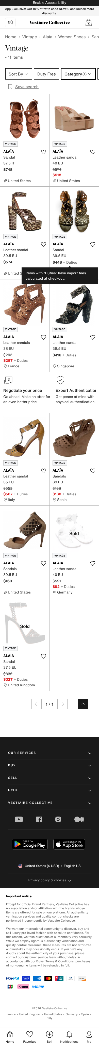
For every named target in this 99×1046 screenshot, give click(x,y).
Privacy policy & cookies (47, 880)
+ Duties (70, 262)
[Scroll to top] (83, 704)
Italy (49, 1018)
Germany (71, 1014)
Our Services (22, 753)
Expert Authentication (76, 390)
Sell (13, 778)
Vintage (29, 37)
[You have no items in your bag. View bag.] (88, 22)
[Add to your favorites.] (43, 152)
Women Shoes (72, 37)
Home (10, 37)
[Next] (62, 704)
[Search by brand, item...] (10, 22)
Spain (85, 1014)
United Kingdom (30, 1014)
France (11, 1014)
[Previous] (36, 704)
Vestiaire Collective (30, 803)
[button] (88, 22)
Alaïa (47, 37)
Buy (12, 765)
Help (13, 790)
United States (53, 1014)
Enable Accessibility (49, 2)
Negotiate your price (22, 390)
